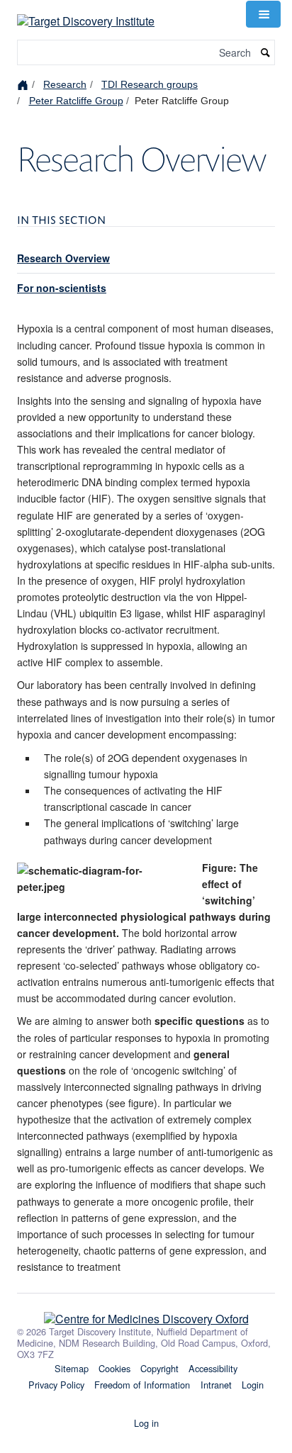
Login (253, 1384)
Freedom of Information (142, 1384)
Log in (146, 1423)
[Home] (24, 84)
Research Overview (63, 258)
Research (64, 84)
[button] (263, 14)
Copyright (159, 1368)
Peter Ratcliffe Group (76, 100)
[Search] (265, 52)
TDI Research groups (149, 84)
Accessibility (213, 1368)
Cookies (114, 1368)
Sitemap (72, 1368)
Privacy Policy (56, 1384)
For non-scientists (61, 288)
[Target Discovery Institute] (86, 12)
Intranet (216, 1384)
